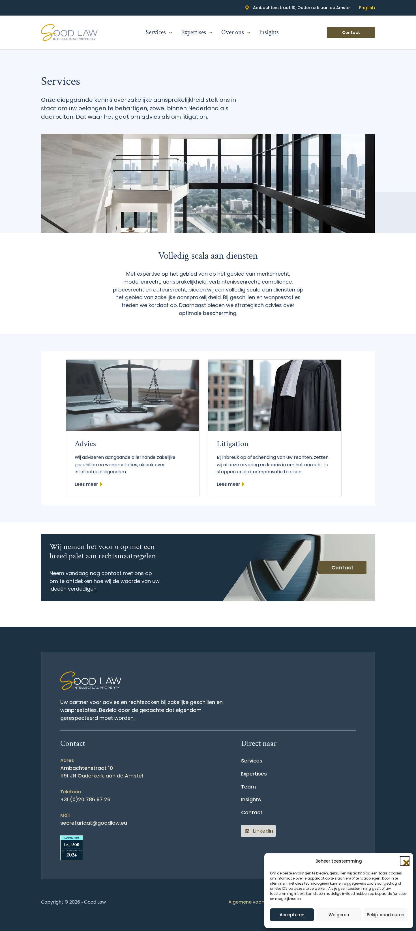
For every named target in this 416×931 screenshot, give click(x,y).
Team (248, 786)
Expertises (193, 32)
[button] (405, 861)
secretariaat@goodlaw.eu (93, 822)
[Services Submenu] (171, 32)
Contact (351, 32)
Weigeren (339, 915)
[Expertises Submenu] (211, 32)
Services (156, 32)
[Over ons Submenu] (249, 32)
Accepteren (292, 915)
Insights (269, 32)
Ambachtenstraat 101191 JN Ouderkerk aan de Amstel (101, 771)
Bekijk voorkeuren (385, 915)
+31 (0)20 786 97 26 (85, 799)
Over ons (232, 32)
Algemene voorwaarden (256, 902)
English (367, 8)
